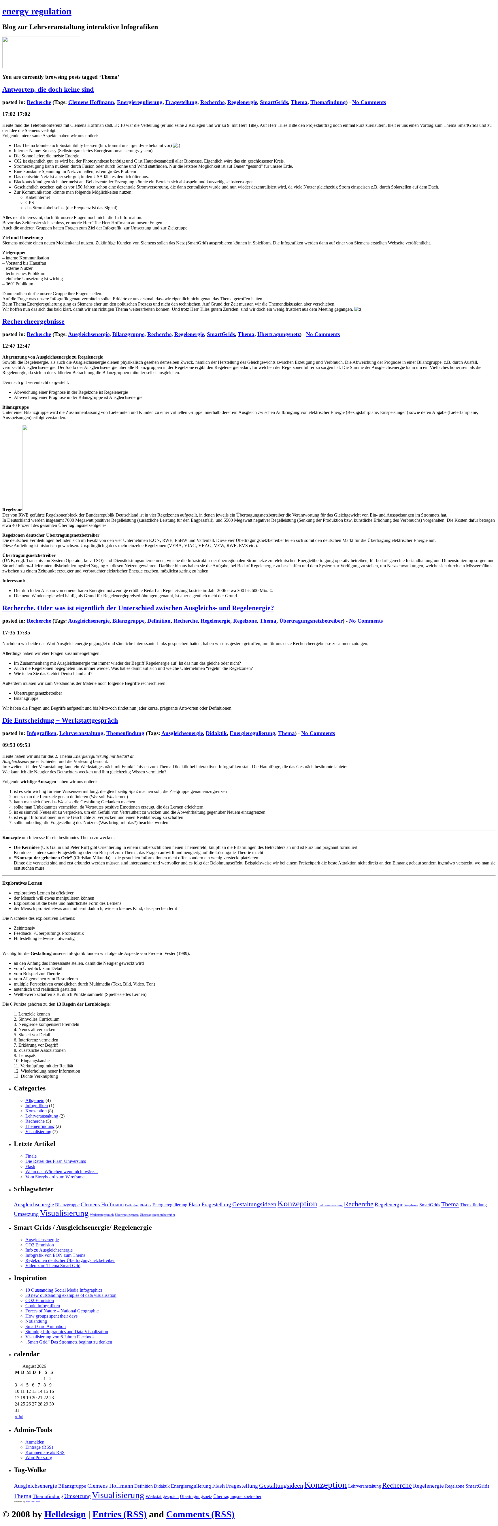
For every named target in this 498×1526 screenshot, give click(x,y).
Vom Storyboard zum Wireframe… (57, 1176)
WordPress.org (38, 1457)
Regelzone (245, 621)
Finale (31, 1156)
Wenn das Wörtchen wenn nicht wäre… (61, 1171)
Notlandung (36, 1321)
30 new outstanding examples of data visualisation (70, 1295)
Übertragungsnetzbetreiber (311, 621)
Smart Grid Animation (45, 1326)
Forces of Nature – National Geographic (62, 1310)
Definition (159, 621)
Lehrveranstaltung (81, 733)
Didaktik (216, 733)
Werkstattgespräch (102, 1214)
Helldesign (65, 1514)
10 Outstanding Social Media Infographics (63, 1290)
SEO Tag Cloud (33, 1501)
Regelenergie (242, 102)
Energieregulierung (140, 102)
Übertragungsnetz (278, 334)
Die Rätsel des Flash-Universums (55, 1161)
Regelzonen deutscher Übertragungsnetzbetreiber (70, 1260)
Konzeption (36, 1110)
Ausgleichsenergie (89, 334)
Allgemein (34, 1100)
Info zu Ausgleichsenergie (49, 1250)
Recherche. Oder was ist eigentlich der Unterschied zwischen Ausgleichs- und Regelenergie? (138, 608)
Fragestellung (181, 102)
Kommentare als (45, 1452)
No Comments (369, 102)
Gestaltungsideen (254, 1204)
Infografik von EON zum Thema (55, 1255)
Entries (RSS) (120, 1514)
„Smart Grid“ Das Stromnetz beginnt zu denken (68, 1342)
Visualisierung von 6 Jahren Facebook (60, 1336)
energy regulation (36, 11)
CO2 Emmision (39, 1244)
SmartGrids (274, 102)
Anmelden (34, 1442)
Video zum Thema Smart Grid (52, 1265)
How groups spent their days (51, 1316)
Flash (30, 1166)
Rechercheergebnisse (33, 321)
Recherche (39, 102)
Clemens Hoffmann (91, 102)
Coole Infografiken (42, 1305)
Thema (299, 102)
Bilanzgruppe (128, 334)
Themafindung (328, 102)
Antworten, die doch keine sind (48, 89)
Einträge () (39, 1447)
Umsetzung (26, 1214)
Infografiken (41, 733)
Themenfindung (125, 733)
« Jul (19, 1416)
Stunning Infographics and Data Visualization (66, 1331)
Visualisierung (38, 1131)
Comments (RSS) (200, 1514)
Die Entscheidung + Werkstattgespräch (60, 720)
